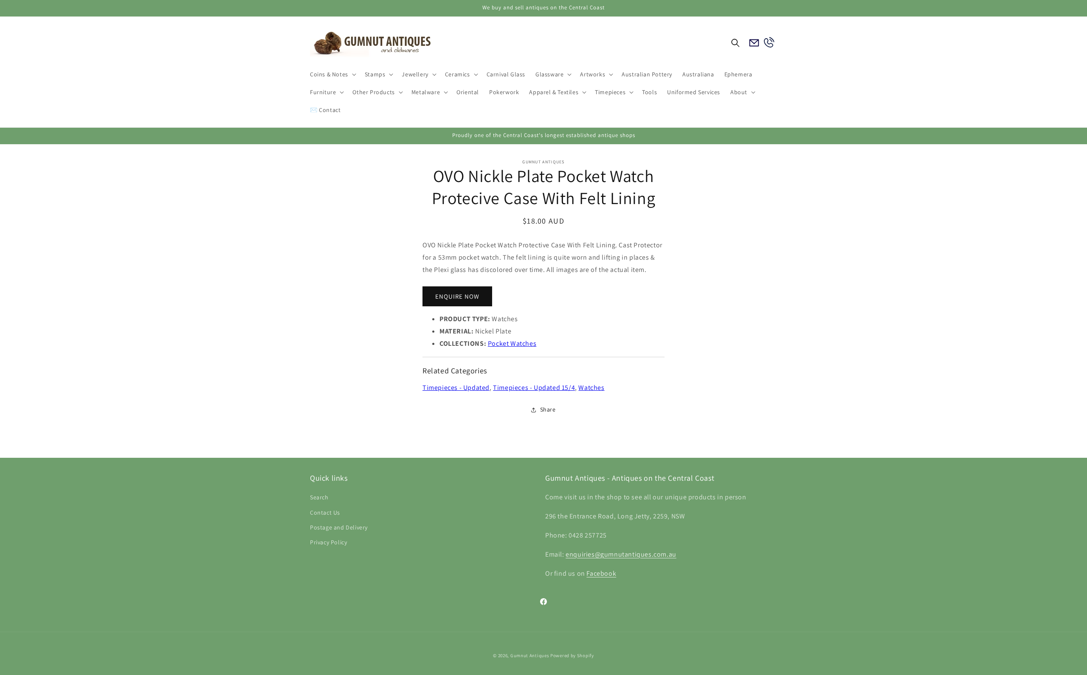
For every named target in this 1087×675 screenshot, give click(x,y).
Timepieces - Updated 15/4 (534, 387)
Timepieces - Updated (456, 387)
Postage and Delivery (339, 527)
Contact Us (325, 512)
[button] (332, 74)
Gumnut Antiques (529, 655)
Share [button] (548, 410)
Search (319, 497)
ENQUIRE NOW (457, 296)
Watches (591, 387)
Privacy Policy (328, 542)
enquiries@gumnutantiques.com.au (621, 554)
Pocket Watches (512, 343)
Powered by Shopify (572, 655)
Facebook (601, 573)
